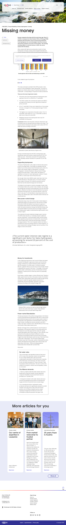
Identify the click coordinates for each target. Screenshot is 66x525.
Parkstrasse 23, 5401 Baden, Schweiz (12, 507)
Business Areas (20, 8)
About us (14, 8)
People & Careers (45, 8)
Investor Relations (29, 8)
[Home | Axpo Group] (8, 5)
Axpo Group (16, 5)
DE (21, 5)
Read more (11, 470)
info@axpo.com (5, 501)
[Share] (2, 37)
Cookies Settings (19, 60)
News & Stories (37, 8)
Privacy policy (36, 522)
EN (22, 5)
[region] (33, 58)
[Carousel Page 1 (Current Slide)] (18, 82)
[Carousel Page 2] (19, 82)
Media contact (33, 504)
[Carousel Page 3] (21, 82)
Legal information (27, 522)
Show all (53, 476)
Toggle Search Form (61, 5)
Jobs (57, 5)
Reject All (37, 60)
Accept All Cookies (47, 60)
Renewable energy (6, 43)
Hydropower (5, 40)
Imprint (21, 522)
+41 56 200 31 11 (5, 502)
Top (63, 489)
